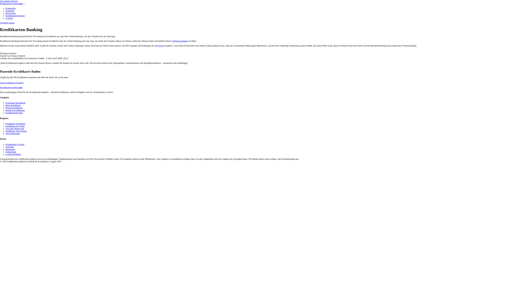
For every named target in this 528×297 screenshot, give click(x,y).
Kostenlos (10, 11)
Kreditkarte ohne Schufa (16, 131)
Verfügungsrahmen (180, 41)
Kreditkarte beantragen (15, 124)
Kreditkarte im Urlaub (15, 126)
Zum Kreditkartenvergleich (12, 83)
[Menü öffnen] (24, 4)
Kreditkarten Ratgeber (15, 16)
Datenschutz (11, 152)
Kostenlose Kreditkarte (15, 103)
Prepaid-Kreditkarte (14, 108)
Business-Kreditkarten (15, 110)
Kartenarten (11, 8)
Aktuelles (10, 147)
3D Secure (159, 46)
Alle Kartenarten (13, 133)
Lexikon (9, 18)
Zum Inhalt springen (9, 1)
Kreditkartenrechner (14, 113)
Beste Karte (11, 13)
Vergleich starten (7, 23)
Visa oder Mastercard (15, 128)
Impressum (10, 149)
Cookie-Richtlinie (13, 154)
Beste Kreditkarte (13, 105)
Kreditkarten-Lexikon (15, 144)
